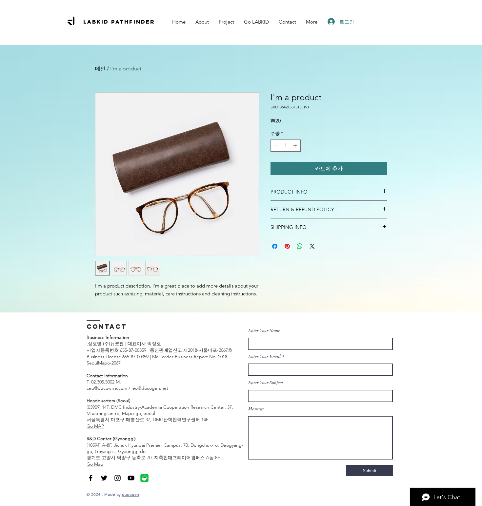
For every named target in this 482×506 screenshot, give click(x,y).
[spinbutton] (285, 145)
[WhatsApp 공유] (300, 246)
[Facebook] (91, 478)
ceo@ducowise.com (107, 388)
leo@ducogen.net (149, 388)
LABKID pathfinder (119, 21)
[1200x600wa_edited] (144, 478)
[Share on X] (312, 246)
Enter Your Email (264, 356)
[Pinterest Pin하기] (287, 246)
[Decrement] (275, 145)
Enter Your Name (264, 330)
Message (256, 408)
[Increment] (295, 145)
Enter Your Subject (265, 382)
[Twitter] (104, 478)
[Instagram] (117, 478)
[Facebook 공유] (275, 246)
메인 (100, 69)
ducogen (130, 494)
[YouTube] (131, 478)
